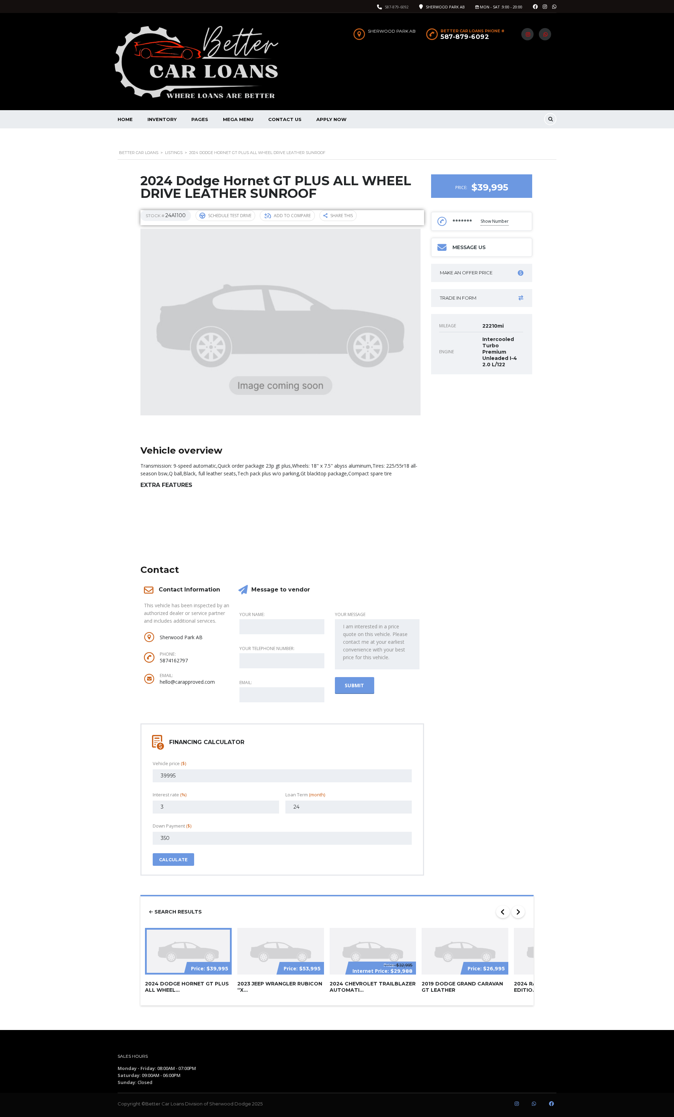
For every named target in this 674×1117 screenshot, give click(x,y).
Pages (199, 119)
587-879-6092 (397, 6)
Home (125, 119)
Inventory (162, 119)
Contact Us (285, 119)
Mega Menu (238, 119)
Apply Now (331, 119)
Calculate (173, 859)
